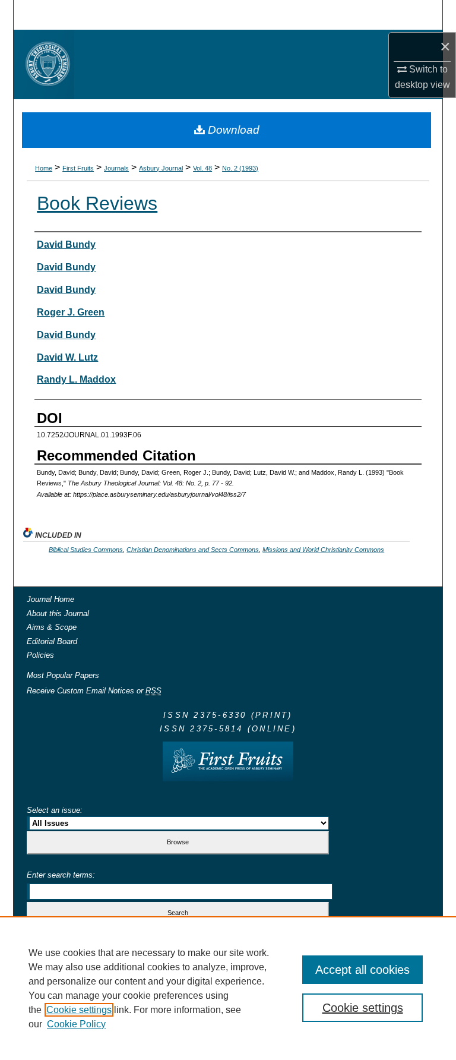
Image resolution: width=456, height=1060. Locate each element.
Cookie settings (79, 1010)
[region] (228, 988)
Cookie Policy (76, 1024)
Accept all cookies (362, 969)
